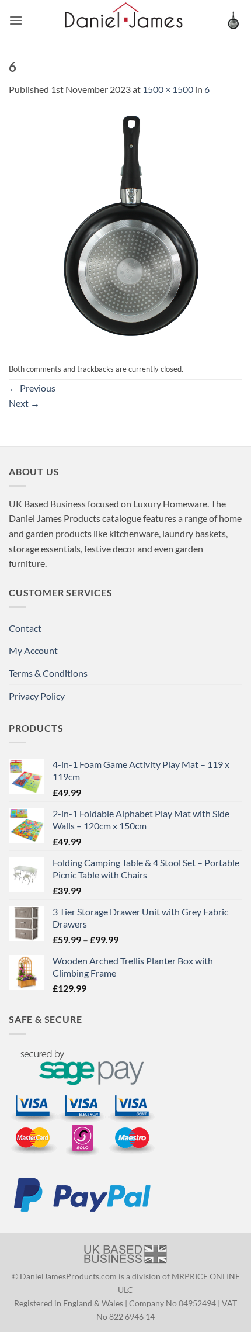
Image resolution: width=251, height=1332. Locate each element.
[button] (16, 20)
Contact (25, 628)
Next (24, 403)
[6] (125, 226)
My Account (33, 650)
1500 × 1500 (167, 89)
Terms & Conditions (48, 673)
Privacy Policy (37, 695)
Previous (32, 387)
